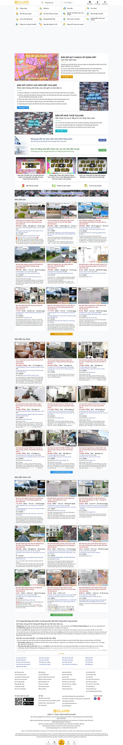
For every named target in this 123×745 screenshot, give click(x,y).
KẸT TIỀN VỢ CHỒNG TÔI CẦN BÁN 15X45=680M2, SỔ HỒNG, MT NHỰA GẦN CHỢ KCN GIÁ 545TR (93, 221)
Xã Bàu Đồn (83, 552)
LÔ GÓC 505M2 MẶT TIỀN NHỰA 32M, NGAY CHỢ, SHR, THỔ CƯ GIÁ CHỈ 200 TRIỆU (60, 221)
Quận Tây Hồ (36, 456)
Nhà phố (57, 460)
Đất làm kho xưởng (34, 235)
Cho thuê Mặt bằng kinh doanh (94, 691)
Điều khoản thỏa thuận (44, 698)
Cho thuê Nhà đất (90, 672)
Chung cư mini (35, 375)
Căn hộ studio (27, 375)
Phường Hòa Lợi (21, 595)
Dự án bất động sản (43, 674)
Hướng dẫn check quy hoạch (22, 677)
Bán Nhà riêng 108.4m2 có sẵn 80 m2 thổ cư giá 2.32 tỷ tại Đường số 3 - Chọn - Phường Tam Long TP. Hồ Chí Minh (93, 499)
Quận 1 (40, 312)
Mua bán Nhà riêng (67, 674)
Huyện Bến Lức (37, 552)
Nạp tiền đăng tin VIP (43, 681)
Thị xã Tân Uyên (71, 227)
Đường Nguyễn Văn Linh (55, 312)
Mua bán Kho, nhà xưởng (68, 681)
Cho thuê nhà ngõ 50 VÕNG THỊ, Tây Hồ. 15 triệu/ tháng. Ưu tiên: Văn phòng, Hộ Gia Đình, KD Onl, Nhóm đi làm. (30, 449)
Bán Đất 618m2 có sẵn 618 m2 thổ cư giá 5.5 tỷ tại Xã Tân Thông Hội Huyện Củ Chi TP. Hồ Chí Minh (93, 265)
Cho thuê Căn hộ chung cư (93, 679)
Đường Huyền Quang (22, 312)
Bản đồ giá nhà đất (19, 681)
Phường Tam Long (85, 312)
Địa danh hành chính (43, 686)
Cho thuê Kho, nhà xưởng (92, 684)
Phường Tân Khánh (31, 227)
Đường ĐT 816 (21, 550)
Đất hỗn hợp (90, 600)
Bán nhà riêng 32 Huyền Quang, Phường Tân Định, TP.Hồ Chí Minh (29, 306)
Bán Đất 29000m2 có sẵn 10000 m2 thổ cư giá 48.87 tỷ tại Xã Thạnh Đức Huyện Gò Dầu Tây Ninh (92, 588)
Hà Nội (42, 367)
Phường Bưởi (29, 456)
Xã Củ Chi (83, 271)
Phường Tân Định (33, 312)
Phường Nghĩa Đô (85, 367)
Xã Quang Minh (62, 367)
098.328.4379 (73, 728)
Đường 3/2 (51, 595)
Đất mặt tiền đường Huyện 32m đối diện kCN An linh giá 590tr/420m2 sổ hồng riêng (29, 265)
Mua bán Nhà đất (66, 672)
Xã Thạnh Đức (84, 595)
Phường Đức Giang (64, 552)
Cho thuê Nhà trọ (90, 686)
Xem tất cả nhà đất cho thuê (61, 472)
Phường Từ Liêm (93, 411)
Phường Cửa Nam (35, 367)
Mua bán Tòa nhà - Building (69, 684)
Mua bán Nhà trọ (66, 686)
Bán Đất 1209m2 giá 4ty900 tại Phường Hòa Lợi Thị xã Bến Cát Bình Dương (29, 588)
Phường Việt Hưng (64, 550)
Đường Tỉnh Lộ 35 (53, 367)
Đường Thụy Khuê (53, 411)
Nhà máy (57, 320)
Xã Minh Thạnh (84, 227)
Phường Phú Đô (93, 412)
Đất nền (95, 317)
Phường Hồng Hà (84, 455)
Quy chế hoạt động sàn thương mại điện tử (73, 696)
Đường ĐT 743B (53, 227)
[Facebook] (95, 698)
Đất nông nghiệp (97, 232)
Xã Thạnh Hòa (29, 552)
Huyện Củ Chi (94, 273)
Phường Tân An (66, 312)
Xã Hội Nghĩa (20, 273)
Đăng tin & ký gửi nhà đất (44, 679)
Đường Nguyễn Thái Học (23, 367)
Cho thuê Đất (89, 677)
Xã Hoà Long (83, 314)
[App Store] (28, 699)
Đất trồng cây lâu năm (29, 600)
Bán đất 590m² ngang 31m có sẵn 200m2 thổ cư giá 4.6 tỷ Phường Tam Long (92, 306)
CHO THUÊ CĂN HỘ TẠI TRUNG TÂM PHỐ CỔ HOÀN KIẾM (29, 361)
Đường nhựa (58, 232)
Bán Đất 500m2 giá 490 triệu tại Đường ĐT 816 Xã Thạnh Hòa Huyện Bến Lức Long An (30, 544)
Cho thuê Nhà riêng (91, 674)
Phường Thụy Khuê (64, 412)
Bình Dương (24, 232)
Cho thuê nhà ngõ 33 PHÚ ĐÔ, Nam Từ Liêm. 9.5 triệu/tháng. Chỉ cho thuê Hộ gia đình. (92, 404)
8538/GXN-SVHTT (65, 720)
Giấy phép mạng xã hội (68, 701)
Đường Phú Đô (84, 411)
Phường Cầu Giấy (35, 411)
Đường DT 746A (21, 227)
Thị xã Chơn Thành (62, 273)
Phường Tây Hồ (63, 411)
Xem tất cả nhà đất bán (61, 334)
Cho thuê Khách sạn (91, 689)
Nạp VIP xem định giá (20, 689)
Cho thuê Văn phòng (91, 681)
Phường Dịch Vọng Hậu (37, 414)
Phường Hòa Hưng (60, 595)
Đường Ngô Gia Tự (53, 550)
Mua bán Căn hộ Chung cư (69, 679)
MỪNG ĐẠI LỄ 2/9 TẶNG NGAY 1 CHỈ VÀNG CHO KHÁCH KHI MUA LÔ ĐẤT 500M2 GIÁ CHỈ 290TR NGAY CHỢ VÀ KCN (29, 221)
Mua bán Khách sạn (67, 689)
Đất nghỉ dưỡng (37, 557)
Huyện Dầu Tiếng (93, 229)
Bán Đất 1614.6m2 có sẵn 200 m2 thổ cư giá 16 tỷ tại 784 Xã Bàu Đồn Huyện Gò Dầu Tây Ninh (93, 544)
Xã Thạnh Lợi (28, 550)
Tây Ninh (35, 550)
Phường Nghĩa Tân (53, 456)
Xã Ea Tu (64, 315)
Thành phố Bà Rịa (92, 314)
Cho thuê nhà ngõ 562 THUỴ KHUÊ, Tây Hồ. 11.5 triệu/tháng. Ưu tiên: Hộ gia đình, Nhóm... (61, 404)
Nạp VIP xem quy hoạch (21, 679)
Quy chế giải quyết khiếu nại (69, 703)
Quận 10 (63, 596)
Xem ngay (102, 140)
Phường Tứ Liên (84, 456)
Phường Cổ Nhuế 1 (85, 369)
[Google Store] (28, 703)
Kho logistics (50, 322)
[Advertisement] (61, 40)
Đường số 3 (83, 505)
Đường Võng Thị (21, 455)
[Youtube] (98, 698)
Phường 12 (57, 596)
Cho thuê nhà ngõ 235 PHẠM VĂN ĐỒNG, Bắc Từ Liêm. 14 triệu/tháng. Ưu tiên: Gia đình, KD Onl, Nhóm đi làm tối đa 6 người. (93, 361)
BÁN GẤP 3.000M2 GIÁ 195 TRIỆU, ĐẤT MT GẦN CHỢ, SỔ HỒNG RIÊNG (60, 265)
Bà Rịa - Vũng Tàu (102, 314)
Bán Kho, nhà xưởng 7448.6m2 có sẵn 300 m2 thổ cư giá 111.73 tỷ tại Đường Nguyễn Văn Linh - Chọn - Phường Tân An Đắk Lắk (61, 306)
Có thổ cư (52, 234)
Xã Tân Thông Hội (85, 273)
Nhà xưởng (63, 320)
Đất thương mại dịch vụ (35, 276)
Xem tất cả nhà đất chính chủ (61, 615)
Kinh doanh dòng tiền (68, 232)
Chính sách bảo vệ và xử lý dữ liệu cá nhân (49, 700)
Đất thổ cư (26, 235)
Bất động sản (41, 672)
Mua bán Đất (65, 677)
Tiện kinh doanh (60, 234)
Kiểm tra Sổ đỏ (42, 689)
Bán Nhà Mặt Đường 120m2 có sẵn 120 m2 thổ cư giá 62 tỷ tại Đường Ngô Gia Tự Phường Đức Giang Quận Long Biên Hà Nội (61, 544)
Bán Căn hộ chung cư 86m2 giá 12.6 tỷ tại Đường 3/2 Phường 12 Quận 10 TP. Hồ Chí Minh (61, 588)
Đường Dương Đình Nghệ (23, 411)
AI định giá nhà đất (19, 686)
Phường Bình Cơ (21, 271)
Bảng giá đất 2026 (19, 684)
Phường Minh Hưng (54, 271)
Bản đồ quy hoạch (19, 672)
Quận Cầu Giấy (20, 415)
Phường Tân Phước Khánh (32, 230)
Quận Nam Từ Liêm (102, 412)
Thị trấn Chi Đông (63, 369)
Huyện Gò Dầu (91, 552)
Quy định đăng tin (66, 705)
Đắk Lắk (73, 312)
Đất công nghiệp (90, 601)
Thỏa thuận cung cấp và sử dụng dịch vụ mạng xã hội (76, 698)
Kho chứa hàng (71, 320)
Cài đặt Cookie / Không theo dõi (46, 703)
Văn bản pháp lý (42, 705)
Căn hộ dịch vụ (59, 601)
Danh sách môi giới (43, 684)
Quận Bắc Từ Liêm (95, 369)
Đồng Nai (61, 271)
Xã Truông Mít (84, 550)
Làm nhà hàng (69, 234)
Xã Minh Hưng (52, 273)
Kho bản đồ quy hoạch (20, 674)
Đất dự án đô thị (100, 601)
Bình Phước (70, 273)
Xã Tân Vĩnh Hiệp (62, 227)
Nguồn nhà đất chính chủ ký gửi (46, 677)
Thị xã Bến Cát (30, 596)
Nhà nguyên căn (27, 317)
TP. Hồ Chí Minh (40, 227)
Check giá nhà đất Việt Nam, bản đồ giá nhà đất (61, 193)
